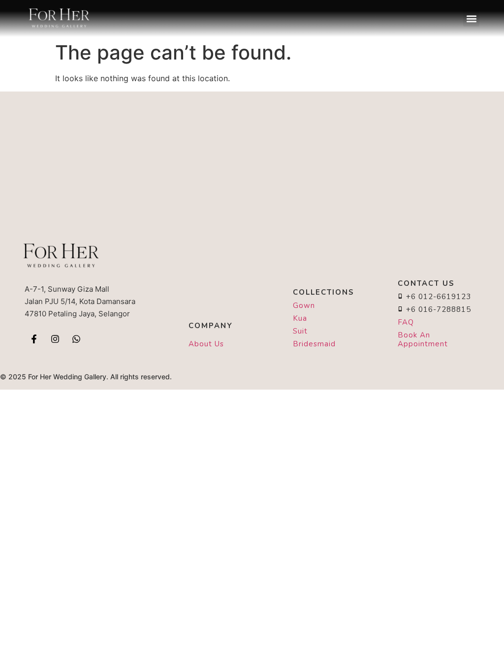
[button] (471, 18)
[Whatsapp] (76, 339)
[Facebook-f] (34, 339)
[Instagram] (55, 339)
